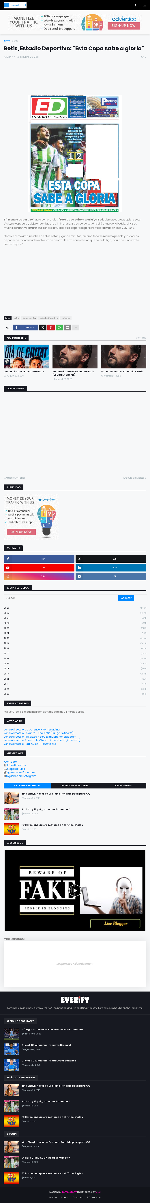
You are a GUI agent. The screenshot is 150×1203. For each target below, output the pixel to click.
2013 (75, 673)
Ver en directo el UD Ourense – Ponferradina (32, 729)
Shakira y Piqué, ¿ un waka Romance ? (45, 809)
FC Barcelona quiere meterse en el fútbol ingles (52, 825)
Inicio (7, 40)
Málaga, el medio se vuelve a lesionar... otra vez (52, 1029)
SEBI (98, 1192)
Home (53, 1197)
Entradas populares (74, 785)
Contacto (10, 762)
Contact (78, 1197)
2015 (75, 663)
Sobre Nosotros (16, 765)
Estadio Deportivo (49, 317)
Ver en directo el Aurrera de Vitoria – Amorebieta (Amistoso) (42, 740)
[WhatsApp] (59, 327)
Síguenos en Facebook (20, 772)
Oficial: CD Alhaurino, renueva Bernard (46, 1045)
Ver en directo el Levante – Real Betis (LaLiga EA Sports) (39, 733)
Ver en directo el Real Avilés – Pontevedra (30, 744)
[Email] (67, 327)
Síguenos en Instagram (21, 776)
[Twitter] (42, 327)
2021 (75, 633)
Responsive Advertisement (75, 964)
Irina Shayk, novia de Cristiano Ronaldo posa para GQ (55, 793)
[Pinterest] (51, 327)
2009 (75, 694)
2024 (75, 618)
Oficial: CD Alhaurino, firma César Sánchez (48, 1060)
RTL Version (94, 1197)
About (64, 1197)
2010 (75, 689)
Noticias (66, 317)
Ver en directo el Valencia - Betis (122, 371)
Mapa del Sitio (16, 769)
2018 (75, 648)
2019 (75, 643)
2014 (75, 668)
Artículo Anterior (15, 478)
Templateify (69, 1192)
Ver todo (141, 337)
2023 (75, 623)
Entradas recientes (27, 785)
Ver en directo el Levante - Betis (24, 371)
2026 (75, 607)
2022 (75, 628)
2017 (75, 653)
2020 (75, 638)
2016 (75, 658)
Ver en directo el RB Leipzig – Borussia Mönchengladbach (40, 737)
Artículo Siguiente (134, 478)
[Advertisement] (46, 79)
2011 (75, 683)
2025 (75, 613)
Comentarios (122, 785)
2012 (75, 679)
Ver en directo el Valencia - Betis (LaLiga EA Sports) (73, 373)
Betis (15, 40)
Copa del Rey (29, 317)
